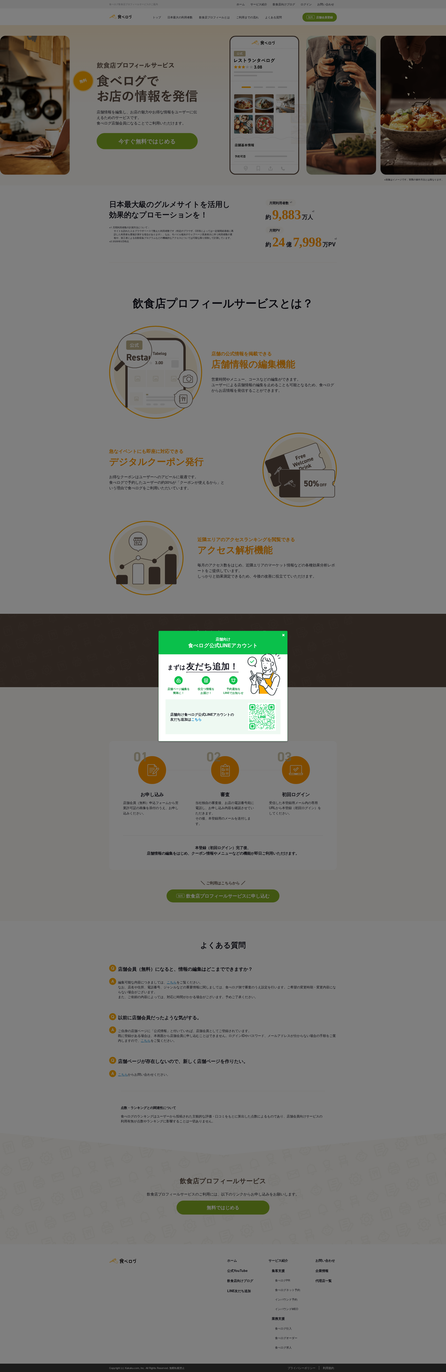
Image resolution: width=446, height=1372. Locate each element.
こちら (196, 719)
